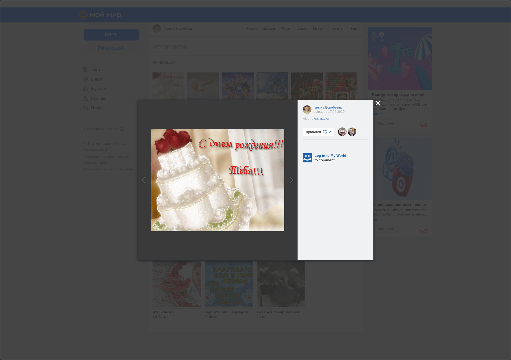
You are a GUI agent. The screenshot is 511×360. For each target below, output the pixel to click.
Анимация (321, 119)
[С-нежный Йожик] (342, 131)
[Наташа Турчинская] (352, 131)
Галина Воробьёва (328, 107)
